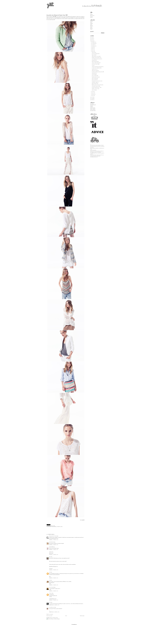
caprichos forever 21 (95, 69)
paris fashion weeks (93, 110)
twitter (91, 22)
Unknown (50, 593)
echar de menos (94, 52)
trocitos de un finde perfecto (96, 53)
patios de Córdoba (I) (95, 79)
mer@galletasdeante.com (93, 156)
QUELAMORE (51, 546)
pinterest (91, 25)
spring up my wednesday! (95, 70)
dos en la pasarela (51, 587)
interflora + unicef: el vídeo (95, 88)
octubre (93, 44)
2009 (92, 99)
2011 (92, 97)
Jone (49, 572)
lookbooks (58, 526)
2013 (92, 39)
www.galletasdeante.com (93, 152)
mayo (93, 51)
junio (93, 49)
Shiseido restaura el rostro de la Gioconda (97, 84)
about (91, 13)
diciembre (93, 42)
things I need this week (95, 83)
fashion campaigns (92, 109)
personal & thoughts (93, 104)
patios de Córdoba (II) (95, 78)
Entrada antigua (82, 615)
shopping (91, 106)
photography (92, 103)
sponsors (91, 17)
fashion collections (92, 108)
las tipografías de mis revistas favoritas (97, 80)
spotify (91, 24)
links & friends (92, 15)
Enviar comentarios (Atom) (54, 617)
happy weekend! (94, 54)
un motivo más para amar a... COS (96, 87)
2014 (92, 38)
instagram (91, 23)
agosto (93, 47)
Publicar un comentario (50, 614)
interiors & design (92, 107)
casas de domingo (94, 74)
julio (92, 48)
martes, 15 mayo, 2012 (53, 539)
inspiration (91, 105)
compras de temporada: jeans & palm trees (97, 66)
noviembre (93, 43)
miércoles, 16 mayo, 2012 (54, 604)
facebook (91, 21)
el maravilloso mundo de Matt (96, 86)
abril (92, 91)
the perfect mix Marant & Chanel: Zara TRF (57, 15)
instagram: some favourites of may (96, 57)
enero (93, 95)
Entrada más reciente (49, 615)
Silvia (50, 556)
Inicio (66, 615)
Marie (50, 602)
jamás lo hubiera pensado (95, 61)
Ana (49, 580)
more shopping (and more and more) (97, 58)
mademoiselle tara (94, 73)
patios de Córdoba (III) (95, 75)
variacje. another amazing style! (96, 62)
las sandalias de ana (52, 607)
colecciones (54, 526)
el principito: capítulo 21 (95, 82)
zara (61, 526)
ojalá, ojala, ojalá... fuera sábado (96, 56)
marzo (93, 92)
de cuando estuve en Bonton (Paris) (97, 67)
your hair (93, 65)
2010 (92, 98)
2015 (92, 37)
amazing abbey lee (94, 60)
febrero (93, 94)
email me (91, 16)
